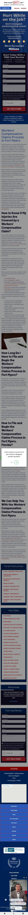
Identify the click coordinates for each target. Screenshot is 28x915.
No (12, 462)
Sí (16, 462)
